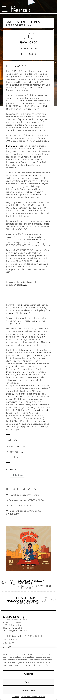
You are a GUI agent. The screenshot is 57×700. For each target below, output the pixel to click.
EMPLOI (7, 646)
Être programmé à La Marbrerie (23, 636)
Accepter (28, 674)
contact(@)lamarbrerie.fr (16, 630)
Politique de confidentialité (33, 696)
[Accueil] (21, 9)
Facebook (28, 53)
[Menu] (5, 9)
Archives (8, 643)
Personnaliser (28, 690)
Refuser (29, 682)
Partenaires (10, 639)
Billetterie (29, 47)
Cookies (15, 696)
